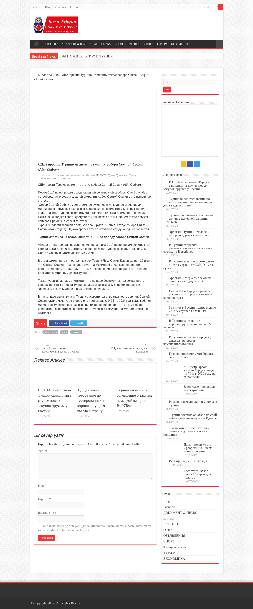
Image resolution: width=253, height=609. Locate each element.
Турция (132, 175)
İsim (42, 485)
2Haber (77, 175)
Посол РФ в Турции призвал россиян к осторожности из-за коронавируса (187, 294)
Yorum (42, 450)
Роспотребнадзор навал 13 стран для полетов (197, 473)
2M (83, 175)
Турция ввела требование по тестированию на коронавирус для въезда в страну (91, 400)
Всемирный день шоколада (188, 461)
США (64, 332)
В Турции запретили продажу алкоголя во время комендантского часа (187, 340)
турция (76, 332)
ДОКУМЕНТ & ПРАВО (75, 44)
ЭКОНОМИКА (102, 44)
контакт (60, 7)
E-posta (44, 499)
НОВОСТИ (50, 44)
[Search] (220, 7)
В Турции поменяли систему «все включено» (130, 348)
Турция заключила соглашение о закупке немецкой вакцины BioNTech (134, 397)
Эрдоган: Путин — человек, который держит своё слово (189, 233)
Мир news (90, 175)
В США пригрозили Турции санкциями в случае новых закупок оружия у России (55, 400)
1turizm (69, 175)
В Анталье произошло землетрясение (200, 388)
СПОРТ (119, 44)
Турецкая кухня (174, 547)
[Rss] (191, 7)
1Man (62, 175)
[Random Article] (219, 44)
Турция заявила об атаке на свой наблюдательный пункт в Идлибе (193, 416)
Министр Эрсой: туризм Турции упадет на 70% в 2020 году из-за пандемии (200, 371)
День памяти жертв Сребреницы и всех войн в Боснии (198, 447)
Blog (48, 7)
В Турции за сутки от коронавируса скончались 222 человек (187, 323)
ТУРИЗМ (162, 44)
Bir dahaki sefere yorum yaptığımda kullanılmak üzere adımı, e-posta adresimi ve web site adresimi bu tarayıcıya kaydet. (94, 527)
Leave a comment (48, 178)
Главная (169, 506)
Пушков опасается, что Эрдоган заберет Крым (192, 355)
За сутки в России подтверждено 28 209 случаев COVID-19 (192, 309)
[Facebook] (195, 7)
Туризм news (122, 175)
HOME (36, 43)
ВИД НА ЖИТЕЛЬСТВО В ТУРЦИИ (86, 56)
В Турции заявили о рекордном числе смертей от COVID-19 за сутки (188, 264)
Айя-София (51, 332)
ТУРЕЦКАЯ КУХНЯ (139, 44)
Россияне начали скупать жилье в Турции (193, 403)
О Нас (74, 7)
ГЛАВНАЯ (45, 74)
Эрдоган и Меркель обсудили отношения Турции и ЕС (190, 279)
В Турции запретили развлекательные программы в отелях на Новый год (187, 248)
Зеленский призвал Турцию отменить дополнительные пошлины (186, 431)
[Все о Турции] (55, 24)
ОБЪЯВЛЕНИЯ (179, 44)
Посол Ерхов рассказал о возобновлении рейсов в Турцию (60, 348)
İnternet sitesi (47, 512)
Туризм (111, 175)
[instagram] (198, 7)
